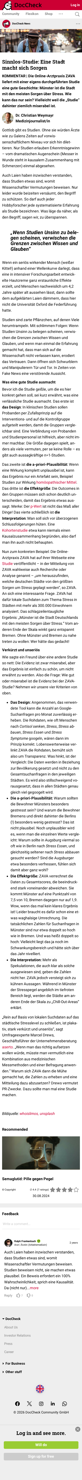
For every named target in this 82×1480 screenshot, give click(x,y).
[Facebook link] (17, 1404)
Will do (41, 1445)
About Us (11, 1327)
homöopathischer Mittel (56, 482)
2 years (74, 1242)
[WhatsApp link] (64, 1404)
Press (8, 1344)
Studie (7, 563)
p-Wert (36, 506)
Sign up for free (41, 1456)
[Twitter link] (29, 1404)
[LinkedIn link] (52, 1404)
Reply (8, 1295)
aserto (7, 1047)
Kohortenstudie (15, 530)
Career (9, 1352)
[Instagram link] (41, 1404)
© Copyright (9, 1189)
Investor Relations (17, 1335)
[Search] (76, 14)
